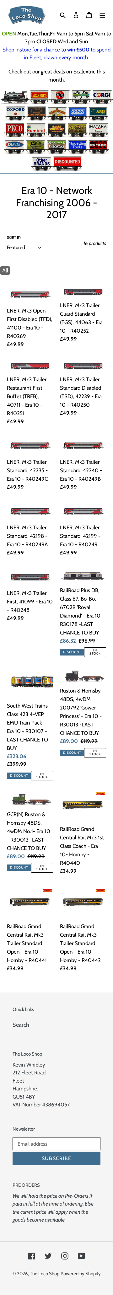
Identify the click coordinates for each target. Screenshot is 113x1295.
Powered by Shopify (81, 1273)
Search (21, 1024)
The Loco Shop (44, 1273)
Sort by (14, 237)
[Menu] (102, 15)
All (5, 270)
